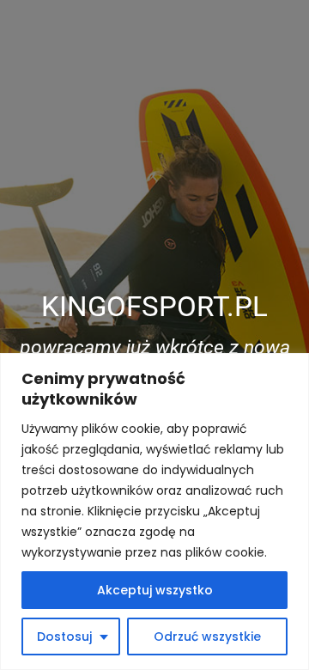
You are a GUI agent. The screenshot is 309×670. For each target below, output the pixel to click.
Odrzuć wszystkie (207, 636)
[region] (154, 511)
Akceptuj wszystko (155, 590)
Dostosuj (64, 636)
